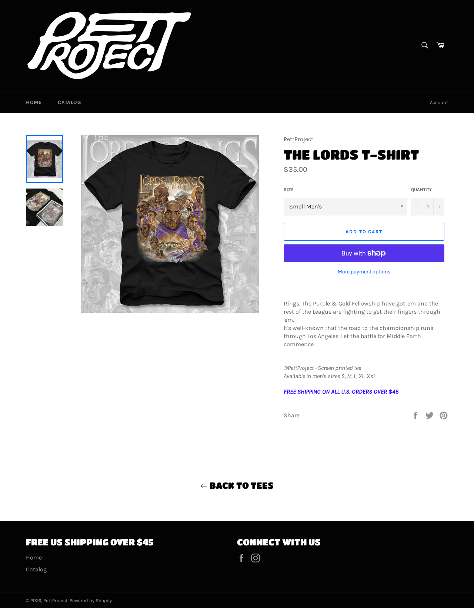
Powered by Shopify (91, 600)
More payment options (364, 271)
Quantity (421, 189)
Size (289, 189)
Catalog (69, 102)
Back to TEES (241, 485)
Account (439, 102)
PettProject (55, 600)
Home (33, 102)
